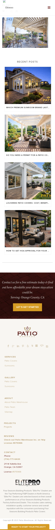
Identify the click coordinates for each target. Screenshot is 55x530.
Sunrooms (10, 366)
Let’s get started (27, 307)
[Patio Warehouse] (27, 331)
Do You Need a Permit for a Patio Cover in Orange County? (28, 155)
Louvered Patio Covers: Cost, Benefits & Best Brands (28, 203)
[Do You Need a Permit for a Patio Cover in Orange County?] (28, 133)
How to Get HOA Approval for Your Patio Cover (28, 251)
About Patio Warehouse (16, 402)
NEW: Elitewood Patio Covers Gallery (31, 25)
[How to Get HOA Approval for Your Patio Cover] (28, 228)
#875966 (16, 472)
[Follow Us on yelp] (28, 346)
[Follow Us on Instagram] (47, 346)
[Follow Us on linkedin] (18, 346)
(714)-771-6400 (12, 459)
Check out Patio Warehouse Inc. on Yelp (24, 440)
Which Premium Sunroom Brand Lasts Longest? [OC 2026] (28, 108)
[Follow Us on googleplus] (13, 346)
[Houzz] (32, 345)
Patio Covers (11, 361)
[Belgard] (36, 345)
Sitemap (9, 412)
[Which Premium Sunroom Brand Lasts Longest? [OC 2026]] (28, 85)
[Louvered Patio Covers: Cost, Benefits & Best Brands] (28, 180)
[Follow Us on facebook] (8, 346)
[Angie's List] (42, 346)
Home (8, 25)
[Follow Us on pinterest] (23, 346)
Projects (8, 427)
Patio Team (10, 407)
